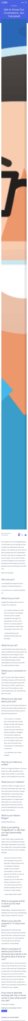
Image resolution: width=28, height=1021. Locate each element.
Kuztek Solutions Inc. (15, 586)
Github (23, 590)
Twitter (16, 590)
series (14, 542)
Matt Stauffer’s (5, 930)
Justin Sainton (4, 535)
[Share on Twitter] (22, 535)
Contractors (14, 5)
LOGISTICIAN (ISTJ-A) (8, 822)
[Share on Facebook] (19, 535)
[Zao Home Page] (4, 3)
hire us (4, 1011)
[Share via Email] (25, 535)
